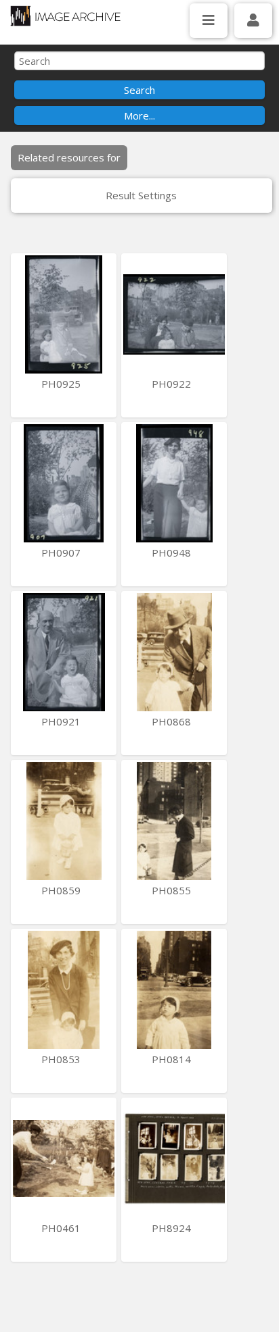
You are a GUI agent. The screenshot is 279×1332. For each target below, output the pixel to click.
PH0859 (62, 890)
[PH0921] (63, 652)
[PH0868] (174, 652)
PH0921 (62, 721)
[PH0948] (174, 483)
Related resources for (69, 157)
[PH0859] (63, 821)
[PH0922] (174, 314)
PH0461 (62, 1228)
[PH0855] (174, 821)
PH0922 (173, 383)
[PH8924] (174, 1159)
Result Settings (141, 195)
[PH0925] (63, 314)
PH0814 (173, 1059)
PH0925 (62, 383)
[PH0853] (63, 990)
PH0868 (173, 721)
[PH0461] (63, 1159)
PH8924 (173, 1228)
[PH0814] (174, 990)
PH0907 (62, 552)
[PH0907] (63, 483)
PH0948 (173, 552)
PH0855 (173, 890)
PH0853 (62, 1059)
